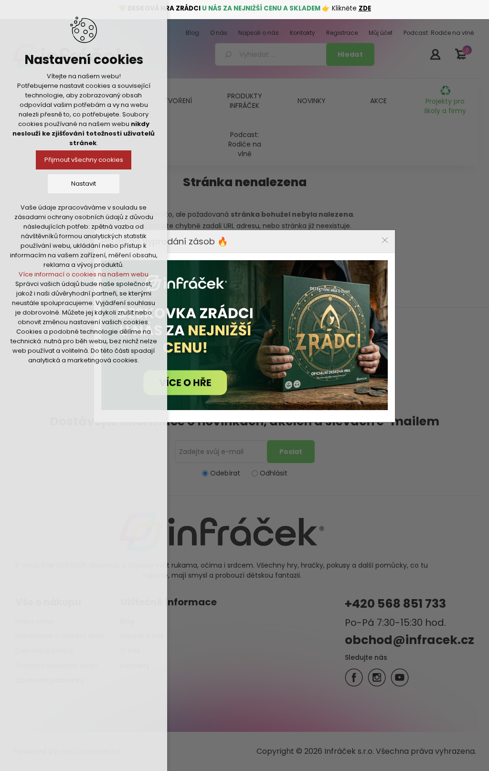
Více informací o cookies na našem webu (84, 274)
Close (385, 240)
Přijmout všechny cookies (83, 159)
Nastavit (83, 183)
